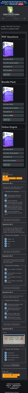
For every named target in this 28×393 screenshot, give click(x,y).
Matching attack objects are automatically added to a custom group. (13, 197)
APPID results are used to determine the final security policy (13, 318)
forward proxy (10, 353)
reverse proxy (11, 360)
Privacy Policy (15, 387)
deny (9, 243)
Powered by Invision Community (12, 392)
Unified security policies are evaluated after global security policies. (13, 309)
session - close (11, 241)
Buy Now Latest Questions (10, 376)
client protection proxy (12, 355)
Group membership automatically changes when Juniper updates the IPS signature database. (14, 202)
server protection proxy (13, 357)
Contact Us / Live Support (13, 384)
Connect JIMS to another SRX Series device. (13, 281)
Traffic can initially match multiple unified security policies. (12, 314)
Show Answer (7, 220)
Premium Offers (16, 385)
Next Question (15, 220)
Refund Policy (14, 388)
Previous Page (7, 375)
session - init (10, 239)
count (9, 246)
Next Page (15, 375)
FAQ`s (8, 387)
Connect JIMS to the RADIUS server (13, 270)
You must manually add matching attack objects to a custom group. (13, 213)
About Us (8, 385)
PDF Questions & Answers (9, 178)
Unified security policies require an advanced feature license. (14, 305)
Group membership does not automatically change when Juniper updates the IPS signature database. (14, 207)
